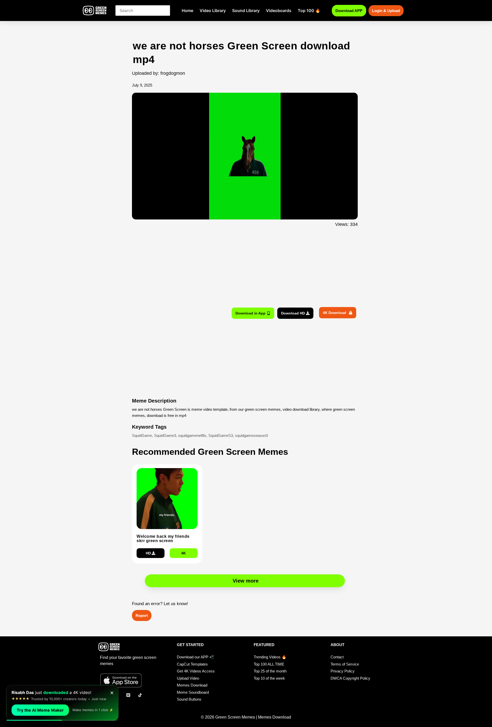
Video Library (213, 10)
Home (187, 10)
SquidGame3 (165, 435)
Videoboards (278, 10)
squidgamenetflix (192, 435)
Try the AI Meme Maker (40, 710)
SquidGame (142, 435)
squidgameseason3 (251, 435)
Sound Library (246, 10)
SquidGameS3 (220, 435)
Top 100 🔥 (309, 10)
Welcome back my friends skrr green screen (163, 538)
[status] (62, 703)
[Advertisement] (104, 141)
